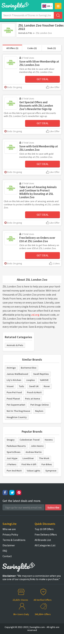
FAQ (5, 550)
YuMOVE (44, 380)
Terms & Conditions (14, 540)
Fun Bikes (46, 464)
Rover (47, 386)
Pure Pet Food (14, 392)
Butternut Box (28, 367)
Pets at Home (32, 398)
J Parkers (11, 464)
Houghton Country (17, 417)
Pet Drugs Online (39, 404)
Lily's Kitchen (14, 380)
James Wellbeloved (17, 373)
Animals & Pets (25, 32)
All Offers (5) (12, 48)
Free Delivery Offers (46, 534)
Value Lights (33, 470)
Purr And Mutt (14, 470)
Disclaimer (9, 545)
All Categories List (45, 545)
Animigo (11, 367)
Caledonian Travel (30, 439)
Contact (7, 556)
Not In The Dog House (18, 410)
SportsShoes (13, 452)
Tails (21, 386)
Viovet (10, 386)
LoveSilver (28, 458)
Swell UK (34, 386)
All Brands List (43, 540)
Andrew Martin (34, 452)
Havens (49, 439)
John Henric (37, 445)
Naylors (39, 410)
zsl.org (35, 314)
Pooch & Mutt (34, 392)
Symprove (50, 470)
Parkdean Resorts (16, 445)
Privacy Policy (10, 534)
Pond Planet (13, 398)
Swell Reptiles (41, 373)
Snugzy (11, 439)
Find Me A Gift (29, 464)
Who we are (9, 529)
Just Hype (12, 458)
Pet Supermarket (16, 404)
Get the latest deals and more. (22, 501)
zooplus (30, 380)
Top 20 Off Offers (44, 529)
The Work (44, 458)
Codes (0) (32, 48)
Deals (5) (51, 48)
